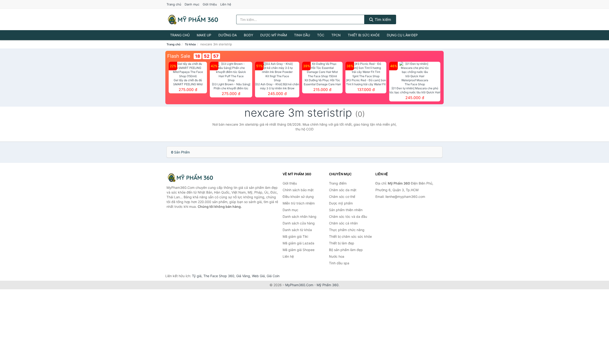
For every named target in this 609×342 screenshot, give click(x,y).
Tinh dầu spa (339, 263)
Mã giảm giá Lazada (298, 243)
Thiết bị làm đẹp (341, 243)
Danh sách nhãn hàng (299, 216)
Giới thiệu (210, 4)
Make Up (204, 35)
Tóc (320, 35)
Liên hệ (225, 4)
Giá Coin (273, 276)
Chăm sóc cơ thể (342, 197)
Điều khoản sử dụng (298, 197)
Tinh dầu (302, 35)
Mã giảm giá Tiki (295, 236)
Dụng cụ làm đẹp (402, 35)
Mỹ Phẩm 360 (328, 285)
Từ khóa (190, 44)
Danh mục (192, 4)
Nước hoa (336, 256)
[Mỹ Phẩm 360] (190, 177)
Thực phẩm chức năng (346, 230)
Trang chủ (174, 4)
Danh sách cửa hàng (299, 223)
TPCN (336, 35)
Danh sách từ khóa (297, 230)
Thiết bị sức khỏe (364, 35)
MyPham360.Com (299, 285)
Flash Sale (178, 56)
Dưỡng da (227, 35)
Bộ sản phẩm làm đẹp (346, 250)
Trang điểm (338, 183)
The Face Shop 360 (218, 276)
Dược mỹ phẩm (273, 35)
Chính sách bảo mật (298, 190)
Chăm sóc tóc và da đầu (348, 216)
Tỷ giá (196, 276)
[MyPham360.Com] (193, 19)
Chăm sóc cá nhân (343, 223)
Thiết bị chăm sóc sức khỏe (350, 236)
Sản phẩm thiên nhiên (346, 210)
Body (248, 35)
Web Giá (258, 276)
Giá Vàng (243, 276)
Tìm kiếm (382, 19)
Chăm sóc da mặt (342, 190)
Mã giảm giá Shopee (298, 250)
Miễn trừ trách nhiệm (299, 203)
